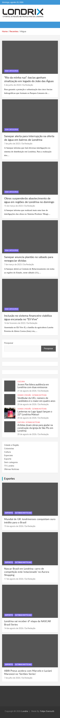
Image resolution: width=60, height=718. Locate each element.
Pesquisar (8, 343)
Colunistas (9, 448)
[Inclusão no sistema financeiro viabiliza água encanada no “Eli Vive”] (30, 295)
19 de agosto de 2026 (13, 526)
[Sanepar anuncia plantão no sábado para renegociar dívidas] (30, 236)
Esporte (7, 459)
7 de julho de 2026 (12, 678)
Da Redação (27, 85)
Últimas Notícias (39, 395)
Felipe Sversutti (47, 711)
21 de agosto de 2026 (26, 391)
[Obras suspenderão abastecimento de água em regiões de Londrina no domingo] (30, 178)
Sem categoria (11, 71)
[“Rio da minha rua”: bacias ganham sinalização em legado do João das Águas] (30, 57)
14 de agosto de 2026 (13, 628)
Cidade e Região (24, 395)
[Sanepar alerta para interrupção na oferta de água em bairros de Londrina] (30, 115)
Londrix (24, 711)
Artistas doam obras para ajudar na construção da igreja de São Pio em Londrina (35, 428)
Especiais (8, 455)
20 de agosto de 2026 (26, 404)
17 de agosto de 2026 (13, 579)
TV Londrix (9, 466)
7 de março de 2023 (13, 264)
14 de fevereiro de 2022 (14, 323)
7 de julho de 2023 (12, 144)
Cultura (21, 382)
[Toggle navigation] (5, 25)
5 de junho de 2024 (12, 85)
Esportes (9, 478)
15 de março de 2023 (13, 206)
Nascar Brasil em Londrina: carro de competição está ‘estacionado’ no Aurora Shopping (26, 572)
